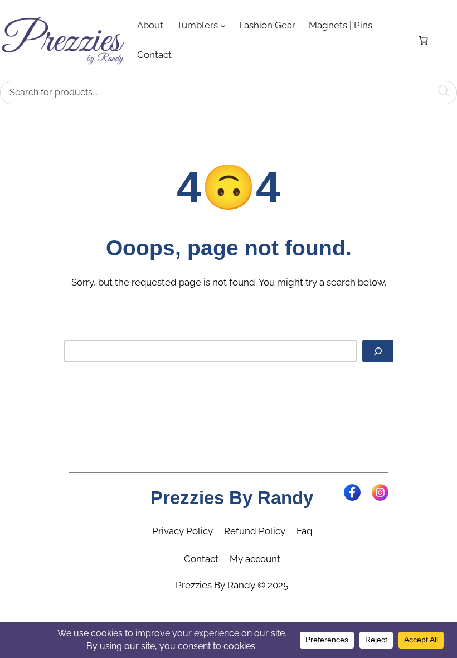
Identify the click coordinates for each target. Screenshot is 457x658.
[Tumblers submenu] (223, 25)
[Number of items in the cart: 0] (423, 40)
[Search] (377, 351)
